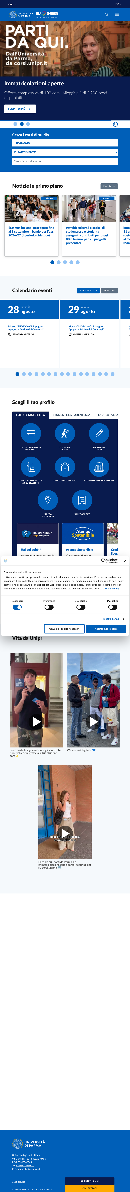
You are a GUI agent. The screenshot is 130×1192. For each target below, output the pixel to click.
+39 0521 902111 (25, 1166)
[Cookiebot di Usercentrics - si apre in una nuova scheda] (103, 560)
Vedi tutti (109, 291)
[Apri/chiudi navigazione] (117, 14)
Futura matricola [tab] (30, 415)
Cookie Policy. (111, 588)
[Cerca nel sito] (106, 14)
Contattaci (89, 1188)
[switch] (49, 607)
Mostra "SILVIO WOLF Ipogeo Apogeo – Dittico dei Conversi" (25, 328)
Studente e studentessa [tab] (71, 415)
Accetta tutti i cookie (106, 628)
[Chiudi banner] (125, 561)
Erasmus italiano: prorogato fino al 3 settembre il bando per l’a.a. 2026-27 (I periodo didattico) (31, 231)
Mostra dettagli (111, 618)
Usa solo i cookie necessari (64, 628)
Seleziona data (88, 291)
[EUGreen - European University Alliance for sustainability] (47, 15)
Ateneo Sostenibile (79, 549)
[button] (12, 4)
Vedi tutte (109, 186)
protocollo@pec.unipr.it (28, 1169)
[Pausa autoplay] (115, 124)
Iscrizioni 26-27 (90, 1181)
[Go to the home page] (22, 14)
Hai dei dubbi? (31, 549)
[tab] (15, 124)
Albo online (18, 1182)
